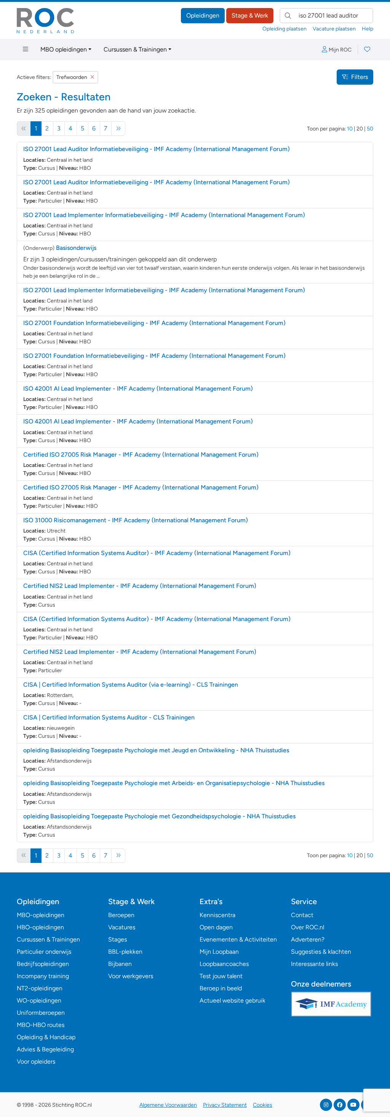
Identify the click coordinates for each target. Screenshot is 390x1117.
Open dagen (216, 927)
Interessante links (314, 963)
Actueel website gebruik (232, 1000)
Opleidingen (202, 15)
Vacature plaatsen (334, 29)
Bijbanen (120, 963)
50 (370, 129)
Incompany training (43, 976)
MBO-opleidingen (40, 915)
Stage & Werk (250, 15)
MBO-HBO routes (40, 1024)
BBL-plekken (125, 951)
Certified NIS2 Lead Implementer (139, 585)
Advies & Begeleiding (45, 1049)
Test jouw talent (221, 976)
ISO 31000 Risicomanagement (135, 520)
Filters (359, 76)
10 (350, 129)
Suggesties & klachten (321, 951)
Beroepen (121, 915)
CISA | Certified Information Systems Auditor (109, 717)
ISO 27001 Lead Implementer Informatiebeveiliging (164, 215)
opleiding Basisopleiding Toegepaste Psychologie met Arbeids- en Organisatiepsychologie (173, 783)
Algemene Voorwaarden (168, 1105)
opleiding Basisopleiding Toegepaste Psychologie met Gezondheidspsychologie (159, 816)
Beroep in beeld (221, 988)
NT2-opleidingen (39, 988)
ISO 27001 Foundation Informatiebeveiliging (154, 323)
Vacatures (121, 927)
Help (367, 29)
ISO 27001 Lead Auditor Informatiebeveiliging (156, 149)
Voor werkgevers (130, 976)
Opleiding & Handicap (46, 1037)
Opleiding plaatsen (284, 29)
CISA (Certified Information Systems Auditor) (157, 553)
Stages (117, 939)
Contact (302, 915)
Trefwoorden (71, 77)
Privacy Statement (225, 1105)
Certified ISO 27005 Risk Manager (141, 454)
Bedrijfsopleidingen (43, 963)
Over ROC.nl (307, 927)
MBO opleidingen (63, 49)
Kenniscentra (217, 915)
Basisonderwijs (76, 247)
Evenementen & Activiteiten (238, 939)
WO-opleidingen (39, 1000)
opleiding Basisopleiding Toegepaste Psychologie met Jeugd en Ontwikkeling (156, 750)
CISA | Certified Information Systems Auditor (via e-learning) (130, 684)
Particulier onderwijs (44, 951)
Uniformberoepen (41, 1012)
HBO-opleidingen (40, 927)
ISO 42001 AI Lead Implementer (138, 388)
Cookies (262, 1105)
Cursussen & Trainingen (135, 49)
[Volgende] (118, 128)
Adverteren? (307, 939)
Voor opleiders (36, 1061)
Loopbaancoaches (224, 963)
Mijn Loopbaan (219, 951)
